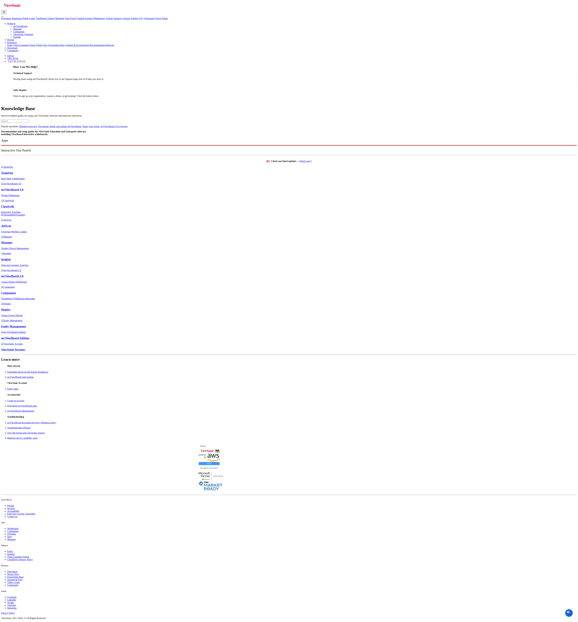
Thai (67, 18)
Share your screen (91, 126)
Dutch (158, 18)
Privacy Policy (8, 613)
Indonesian (17, 18)
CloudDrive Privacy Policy (20, 559)
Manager (17, 29)
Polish (25, 18)
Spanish (81, 18)
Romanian (6, 18)
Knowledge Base (56, 45)
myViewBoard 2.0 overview (114, 126)
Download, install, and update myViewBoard (60, 126)
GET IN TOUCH (16, 61)
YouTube (11, 605)
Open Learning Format (24, 45)
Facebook (12, 597)
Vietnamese (149, 18)
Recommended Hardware (102, 45)
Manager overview (28, 126)
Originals (11, 534)
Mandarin (59, 18)
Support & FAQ (15, 579)
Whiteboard (12, 528)
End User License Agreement (21, 514)
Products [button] (11, 23)
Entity (10, 45)
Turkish (109, 18)
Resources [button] (12, 42)
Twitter (10, 602)
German (126, 18)
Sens (9, 536)
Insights (17, 37)
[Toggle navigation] (4, 12)
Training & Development (77, 45)
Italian (165, 18)
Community (13, 50)
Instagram (12, 608)
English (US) (137, 18)
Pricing (10, 39)
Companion (18, 31)
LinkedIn (11, 600)
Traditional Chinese (45, 18)
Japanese (117, 18)
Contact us (12, 516)
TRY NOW (12, 58)
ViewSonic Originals (23, 34)
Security (11, 508)
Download (12, 48)
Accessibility (13, 511)
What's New (42, 45)
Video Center (13, 582)
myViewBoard (20, 26)
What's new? (305, 161)
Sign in (10, 55)
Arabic (32, 18)
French (73, 18)
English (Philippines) (95, 18)
